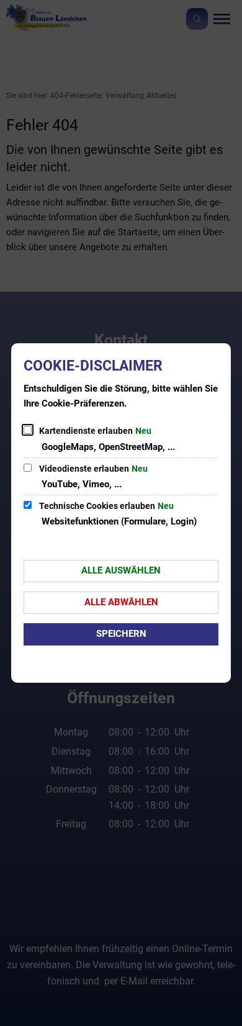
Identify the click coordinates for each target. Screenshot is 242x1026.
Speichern (121, 633)
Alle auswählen (121, 570)
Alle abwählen (121, 602)
